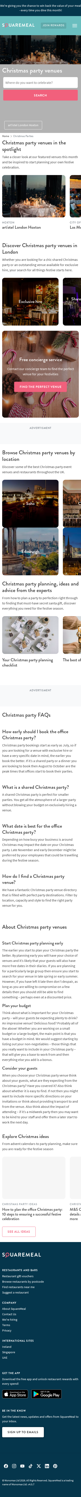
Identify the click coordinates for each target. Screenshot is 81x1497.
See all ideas (19, 1231)
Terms (6, 1325)
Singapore (8, 1352)
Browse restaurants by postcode (23, 1282)
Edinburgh (30, 551)
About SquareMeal (14, 1309)
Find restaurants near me (18, 1287)
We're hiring (9, 1320)
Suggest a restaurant (15, 1292)
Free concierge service (40, 360)
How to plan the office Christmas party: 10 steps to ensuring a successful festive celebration (32, 1214)
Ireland (6, 1347)
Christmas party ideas (19, 1204)
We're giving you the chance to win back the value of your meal (40, 8)
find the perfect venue (41, 386)
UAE (4, 1358)
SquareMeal (18, 25)
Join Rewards (53, 25)
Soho (30, 503)
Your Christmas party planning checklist (27, 662)
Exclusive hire (30, 301)
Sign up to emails (23, 1432)
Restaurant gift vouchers (17, 1276)
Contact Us (9, 1314)
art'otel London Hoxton (23, 125)
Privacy (6, 1330)
